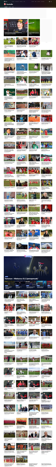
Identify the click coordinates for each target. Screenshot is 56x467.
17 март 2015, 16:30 (19, 326)
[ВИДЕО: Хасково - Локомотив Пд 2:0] (34, 220)
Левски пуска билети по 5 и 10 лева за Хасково (34, 312)
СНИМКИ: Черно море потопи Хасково (8, 337)
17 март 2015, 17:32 (6, 327)
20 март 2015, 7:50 (31, 302)
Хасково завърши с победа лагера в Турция (21, 363)
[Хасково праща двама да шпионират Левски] (22, 383)
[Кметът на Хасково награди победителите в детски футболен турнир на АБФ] (9, 118)
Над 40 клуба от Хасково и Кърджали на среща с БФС (21, 46)
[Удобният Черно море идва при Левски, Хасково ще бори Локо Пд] (22, 233)
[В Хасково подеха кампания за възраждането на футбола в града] (22, 92)
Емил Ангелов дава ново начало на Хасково (33, 97)
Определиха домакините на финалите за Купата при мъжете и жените (34, 111)
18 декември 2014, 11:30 (19, 440)
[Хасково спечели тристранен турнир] (46, 345)
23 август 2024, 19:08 (31, 47)
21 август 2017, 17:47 (19, 112)
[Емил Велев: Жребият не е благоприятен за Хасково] (34, 434)
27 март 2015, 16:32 (31, 240)
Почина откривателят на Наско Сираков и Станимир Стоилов (46, 325)
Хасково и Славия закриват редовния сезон (34, 325)
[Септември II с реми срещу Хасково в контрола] (46, 53)
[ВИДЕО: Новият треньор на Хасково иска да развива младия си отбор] (9, 220)
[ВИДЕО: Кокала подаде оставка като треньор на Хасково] (9, 320)
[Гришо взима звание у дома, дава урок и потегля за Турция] (34, 118)
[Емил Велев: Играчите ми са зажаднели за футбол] (34, 332)
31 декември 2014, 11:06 (7, 441)
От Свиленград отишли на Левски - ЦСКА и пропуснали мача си (34, 33)
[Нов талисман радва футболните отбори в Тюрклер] (22, 371)
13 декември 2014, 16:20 (7, 453)
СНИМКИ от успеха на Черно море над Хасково (21, 200)
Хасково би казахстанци (8, 375)
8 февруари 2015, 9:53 (19, 378)
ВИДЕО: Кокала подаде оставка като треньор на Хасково (9, 325)
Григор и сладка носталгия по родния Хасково (9, 111)
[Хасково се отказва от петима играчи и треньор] (22, 434)
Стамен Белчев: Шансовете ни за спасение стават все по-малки (9, 213)
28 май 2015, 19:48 (19, 165)
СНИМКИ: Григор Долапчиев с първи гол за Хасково (34, 376)
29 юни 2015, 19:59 (6, 152)
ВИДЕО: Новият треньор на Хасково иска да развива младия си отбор (9, 226)
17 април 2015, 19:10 (19, 189)
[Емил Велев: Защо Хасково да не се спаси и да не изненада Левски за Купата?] (34, 408)
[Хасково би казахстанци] (9, 371)
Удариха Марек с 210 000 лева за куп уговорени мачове (33, 137)
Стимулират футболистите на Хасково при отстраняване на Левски (9, 351)
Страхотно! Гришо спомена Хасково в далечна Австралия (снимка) (22, 72)
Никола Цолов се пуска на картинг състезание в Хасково (13, 33)
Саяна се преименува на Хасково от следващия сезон (8, 46)
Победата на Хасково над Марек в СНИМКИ (33, 175)
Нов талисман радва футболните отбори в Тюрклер (21, 376)
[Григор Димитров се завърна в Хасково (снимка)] (22, 53)
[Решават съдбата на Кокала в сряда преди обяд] (46, 307)
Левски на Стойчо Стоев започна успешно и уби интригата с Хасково (21, 338)
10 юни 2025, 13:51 (6, 48)
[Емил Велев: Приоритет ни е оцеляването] (22, 345)
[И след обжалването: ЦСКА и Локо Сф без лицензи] (9, 157)
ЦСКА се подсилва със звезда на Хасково (45, 137)
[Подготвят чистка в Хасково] (9, 307)
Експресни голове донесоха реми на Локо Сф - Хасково (9, 413)
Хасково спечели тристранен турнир (45, 350)
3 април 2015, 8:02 (19, 240)
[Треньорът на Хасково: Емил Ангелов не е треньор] (22, 245)
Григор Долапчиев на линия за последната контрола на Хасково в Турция (34, 364)
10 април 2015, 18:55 (19, 214)
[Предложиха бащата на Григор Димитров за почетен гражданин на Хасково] (9, 92)
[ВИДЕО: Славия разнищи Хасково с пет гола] (22, 320)
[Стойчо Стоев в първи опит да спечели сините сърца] (46, 332)
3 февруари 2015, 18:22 (31, 390)
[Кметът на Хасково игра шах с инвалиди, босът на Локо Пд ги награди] (46, 105)
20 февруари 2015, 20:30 (7, 353)
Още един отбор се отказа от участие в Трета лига (46, 85)
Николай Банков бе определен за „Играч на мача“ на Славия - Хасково (9, 175)
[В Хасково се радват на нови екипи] (9, 421)
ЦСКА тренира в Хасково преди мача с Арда (33, 46)
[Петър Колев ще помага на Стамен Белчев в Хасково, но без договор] (34, 233)
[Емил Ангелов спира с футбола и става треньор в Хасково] (46, 421)
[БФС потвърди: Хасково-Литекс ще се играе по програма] (34, 446)
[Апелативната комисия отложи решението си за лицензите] (22, 157)
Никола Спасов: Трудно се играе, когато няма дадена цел (46, 201)
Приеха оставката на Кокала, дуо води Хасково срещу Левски (21, 313)
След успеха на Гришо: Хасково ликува (21, 111)
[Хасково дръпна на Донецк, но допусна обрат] (46, 383)
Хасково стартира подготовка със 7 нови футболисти (21, 427)
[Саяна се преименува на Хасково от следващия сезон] (9, 41)
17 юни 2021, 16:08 (6, 74)
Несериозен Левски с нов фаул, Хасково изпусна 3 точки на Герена (45, 251)
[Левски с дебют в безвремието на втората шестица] (34, 294)
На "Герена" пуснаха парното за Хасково (32, 350)
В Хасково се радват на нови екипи (8, 426)
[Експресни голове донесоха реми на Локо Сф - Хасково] (9, 408)
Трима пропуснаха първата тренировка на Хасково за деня (46, 364)
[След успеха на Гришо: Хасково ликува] (22, 105)
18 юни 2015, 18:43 (43, 151)
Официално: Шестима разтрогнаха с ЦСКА (33, 150)
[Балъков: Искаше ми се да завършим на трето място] (9, 446)
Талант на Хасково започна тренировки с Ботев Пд (22, 150)
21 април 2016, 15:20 (19, 125)
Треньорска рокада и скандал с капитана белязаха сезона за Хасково (34, 427)
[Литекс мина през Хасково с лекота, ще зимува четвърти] (22, 446)
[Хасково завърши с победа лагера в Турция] (22, 358)
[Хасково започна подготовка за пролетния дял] (9, 79)
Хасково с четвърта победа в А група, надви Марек (33, 188)
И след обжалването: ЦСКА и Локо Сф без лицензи (9, 163)
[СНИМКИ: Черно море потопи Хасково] (9, 332)
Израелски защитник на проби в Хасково (33, 389)
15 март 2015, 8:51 (43, 327)
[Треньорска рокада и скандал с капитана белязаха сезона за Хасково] (34, 421)
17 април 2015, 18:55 (31, 190)
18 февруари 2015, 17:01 (32, 351)
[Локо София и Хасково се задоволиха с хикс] (34, 395)
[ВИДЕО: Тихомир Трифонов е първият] (46, 170)
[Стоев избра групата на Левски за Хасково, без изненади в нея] (46, 294)
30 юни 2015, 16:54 (43, 138)
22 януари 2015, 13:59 (6, 414)
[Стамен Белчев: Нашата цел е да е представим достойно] (22, 220)
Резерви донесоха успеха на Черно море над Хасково (22, 213)
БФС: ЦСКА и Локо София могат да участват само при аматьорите (9, 150)
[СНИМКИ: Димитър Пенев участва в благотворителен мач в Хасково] (22, 131)
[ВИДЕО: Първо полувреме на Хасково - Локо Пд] (9, 233)
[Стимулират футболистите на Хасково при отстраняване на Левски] (9, 345)
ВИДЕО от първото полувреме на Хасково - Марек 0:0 (45, 188)
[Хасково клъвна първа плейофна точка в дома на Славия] (22, 170)
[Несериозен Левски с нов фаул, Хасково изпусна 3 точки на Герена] (46, 245)
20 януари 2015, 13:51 (43, 414)
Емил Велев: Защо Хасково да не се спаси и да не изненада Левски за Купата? (34, 414)
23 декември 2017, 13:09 (7, 112)
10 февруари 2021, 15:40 (19, 74)
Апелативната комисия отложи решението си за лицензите (21, 163)
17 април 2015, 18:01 (43, 190)
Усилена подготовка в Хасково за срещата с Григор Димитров (21, 123)
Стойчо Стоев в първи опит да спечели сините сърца (45, 338)
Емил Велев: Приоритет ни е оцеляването (22, 350)
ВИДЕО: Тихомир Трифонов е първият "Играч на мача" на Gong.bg (46, 175)
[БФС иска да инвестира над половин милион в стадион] (9, 67)
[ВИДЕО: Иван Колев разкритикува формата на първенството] (34, 157)
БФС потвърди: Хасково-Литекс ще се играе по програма (33, 452)
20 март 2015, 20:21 (19, 252)
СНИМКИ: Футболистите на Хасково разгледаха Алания (46, 376)
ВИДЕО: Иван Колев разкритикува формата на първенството (34, 163)
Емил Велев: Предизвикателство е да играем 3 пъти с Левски (46, 401)
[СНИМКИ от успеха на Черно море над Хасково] (22, 195)
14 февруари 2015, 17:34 (44, 351)
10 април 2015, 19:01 (6, 215)
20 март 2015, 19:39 (6, 302)
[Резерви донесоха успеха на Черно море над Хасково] (22, 208)
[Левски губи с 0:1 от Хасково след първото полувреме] (22, 294)
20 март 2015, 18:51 (19, 302)
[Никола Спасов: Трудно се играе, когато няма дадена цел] (46, 195)
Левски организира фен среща (33, 58)
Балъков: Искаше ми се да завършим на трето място (9, 452)
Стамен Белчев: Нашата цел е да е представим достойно (21, 226)
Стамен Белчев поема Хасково (45, 238)
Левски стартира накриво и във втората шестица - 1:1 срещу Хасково (9, 300)
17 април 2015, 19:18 (6, 188)
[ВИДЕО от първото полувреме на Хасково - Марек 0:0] (46, 182)
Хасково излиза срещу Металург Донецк (8, 400)
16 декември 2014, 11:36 (32, 440)
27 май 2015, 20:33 (43, 165)
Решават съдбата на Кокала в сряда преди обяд (46, 312)
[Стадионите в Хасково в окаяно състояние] (46, 118)
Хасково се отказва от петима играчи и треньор (21, 439)
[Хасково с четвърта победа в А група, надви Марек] (34, 182)
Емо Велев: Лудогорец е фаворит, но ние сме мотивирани (33, 464)
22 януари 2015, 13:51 (19, 414)
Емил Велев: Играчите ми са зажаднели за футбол (34, 337)
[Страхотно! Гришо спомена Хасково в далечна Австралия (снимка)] (22, 67)
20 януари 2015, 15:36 (31, 416)
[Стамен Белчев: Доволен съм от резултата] (22, 182)
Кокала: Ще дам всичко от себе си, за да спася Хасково (46, 464)
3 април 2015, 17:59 (6, 239)
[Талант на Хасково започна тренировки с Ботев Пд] (22, 145)
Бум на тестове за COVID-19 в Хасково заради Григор (22, 85)
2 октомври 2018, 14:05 (19, 99)
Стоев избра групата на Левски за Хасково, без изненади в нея (45, 300)
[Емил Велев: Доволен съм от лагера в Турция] (9, 358)
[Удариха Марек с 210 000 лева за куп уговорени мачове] (34, 131)
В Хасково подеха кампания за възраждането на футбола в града (22, 97)
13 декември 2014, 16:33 (44, 441)
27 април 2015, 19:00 (6, 177)
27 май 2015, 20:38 (31, 165)
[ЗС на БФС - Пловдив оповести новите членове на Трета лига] (34, 79)
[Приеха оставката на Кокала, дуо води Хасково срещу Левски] (22, 307)
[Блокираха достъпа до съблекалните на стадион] (46, 67)
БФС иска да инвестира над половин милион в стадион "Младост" (9, 72)
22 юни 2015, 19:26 (31, 151)
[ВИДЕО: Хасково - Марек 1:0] (9, 182)
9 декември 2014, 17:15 (7, 466)
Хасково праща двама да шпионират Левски (21, 389)
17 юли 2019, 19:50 (6, 100)
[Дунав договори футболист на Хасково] (46, 145)
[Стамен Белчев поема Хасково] (46, 233)
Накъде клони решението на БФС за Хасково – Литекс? (46, 452)
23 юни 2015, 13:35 (19, 151)
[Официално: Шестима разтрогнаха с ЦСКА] (34, 145)
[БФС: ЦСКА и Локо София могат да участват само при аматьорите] (9, 145)
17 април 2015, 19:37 (43, 177)
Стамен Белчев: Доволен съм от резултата (21, 188)
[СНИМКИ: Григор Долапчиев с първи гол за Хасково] (34, 371)
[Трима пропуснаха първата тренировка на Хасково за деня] (46, 358)
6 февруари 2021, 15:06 (44, 74)
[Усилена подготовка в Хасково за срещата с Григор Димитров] (22, 118)
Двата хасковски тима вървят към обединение (45, 97)
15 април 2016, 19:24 (31, 125)
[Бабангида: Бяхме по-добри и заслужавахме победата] (34, 245)
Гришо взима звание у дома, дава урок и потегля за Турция (34, 123)
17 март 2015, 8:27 (31, 326)
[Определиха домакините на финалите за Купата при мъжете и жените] (34, 105)
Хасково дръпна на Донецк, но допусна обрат (46, 389)
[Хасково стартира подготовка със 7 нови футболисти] (22, 421)
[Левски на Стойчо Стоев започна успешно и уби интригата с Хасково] (22, 332)
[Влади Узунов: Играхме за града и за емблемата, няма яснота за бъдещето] (46, 157)
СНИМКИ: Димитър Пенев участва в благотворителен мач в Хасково (21, 137)
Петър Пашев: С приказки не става (46, 213)
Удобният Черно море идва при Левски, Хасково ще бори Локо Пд (22, 238)
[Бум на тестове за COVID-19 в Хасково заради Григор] (22, 79)
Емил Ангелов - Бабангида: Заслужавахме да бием (9, 251)
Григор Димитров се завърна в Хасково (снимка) (22, 58)
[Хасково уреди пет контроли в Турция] (46, 408)
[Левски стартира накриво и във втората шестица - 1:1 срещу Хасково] (9, 294)
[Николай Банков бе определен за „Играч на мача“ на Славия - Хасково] (9, 170)
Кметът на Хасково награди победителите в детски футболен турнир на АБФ (9, 124)
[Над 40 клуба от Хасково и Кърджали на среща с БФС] (22, 41)
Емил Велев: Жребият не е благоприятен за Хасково (34, 439)
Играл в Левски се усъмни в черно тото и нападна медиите (9, 137)
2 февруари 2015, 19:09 (44, 390)
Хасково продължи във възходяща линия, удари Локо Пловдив (45, 226)
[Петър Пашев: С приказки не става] (46, 208)
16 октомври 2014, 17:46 (32, 466)
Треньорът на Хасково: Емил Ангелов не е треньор (22, 251)
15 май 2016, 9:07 (6, 126)
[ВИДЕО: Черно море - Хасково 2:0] (34, 195)
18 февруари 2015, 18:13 (19, 351)
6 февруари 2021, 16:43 (31, 73)
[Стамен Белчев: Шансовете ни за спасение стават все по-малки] (9, 208)
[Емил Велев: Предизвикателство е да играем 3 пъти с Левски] (46, 395)
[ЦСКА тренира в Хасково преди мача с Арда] (34, 41)
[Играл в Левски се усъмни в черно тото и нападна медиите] (9, 131)
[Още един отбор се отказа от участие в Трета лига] (46, 79)
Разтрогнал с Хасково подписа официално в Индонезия (8, 439)
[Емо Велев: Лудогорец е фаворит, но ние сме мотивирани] (34, 459)
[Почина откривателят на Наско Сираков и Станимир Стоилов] (46, 320)
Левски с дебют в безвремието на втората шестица (34, 300)
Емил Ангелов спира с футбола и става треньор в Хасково (46, 427)
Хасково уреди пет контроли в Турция (44, 413)
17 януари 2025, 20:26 (19, 47)
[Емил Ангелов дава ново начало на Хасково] (34, 92)
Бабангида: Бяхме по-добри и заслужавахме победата (34, 251)
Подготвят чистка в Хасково (8, 312)
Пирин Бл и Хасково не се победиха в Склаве (21, 400)
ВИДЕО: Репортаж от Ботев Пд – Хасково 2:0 (21, 464)
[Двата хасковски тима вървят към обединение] (46, 92)
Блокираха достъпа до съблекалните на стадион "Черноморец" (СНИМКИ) (46, 72)
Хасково (9, 4)
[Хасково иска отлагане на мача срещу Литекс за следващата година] (9, 459)
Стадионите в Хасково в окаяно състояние (46, 123)
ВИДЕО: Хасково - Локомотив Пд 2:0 (32, 225)
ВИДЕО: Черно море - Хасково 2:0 (33, 200)
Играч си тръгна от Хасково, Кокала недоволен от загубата (46, 439)
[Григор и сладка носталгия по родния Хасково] (9, 105)
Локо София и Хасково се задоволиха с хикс (33, 400)
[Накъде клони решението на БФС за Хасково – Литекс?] (46, 446)
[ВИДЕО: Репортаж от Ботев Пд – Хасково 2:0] (22, 459)
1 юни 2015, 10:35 (6, 164)
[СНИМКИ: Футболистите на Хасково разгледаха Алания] (46, 371)
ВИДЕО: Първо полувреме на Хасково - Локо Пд (9, 238)
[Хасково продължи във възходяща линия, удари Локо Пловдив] (46, 220)
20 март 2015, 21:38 (6, 252)
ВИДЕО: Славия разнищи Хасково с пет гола (21, 325)
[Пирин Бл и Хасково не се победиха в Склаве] (22, 395)
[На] (34, 345)
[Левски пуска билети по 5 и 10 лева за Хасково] (34, 307)
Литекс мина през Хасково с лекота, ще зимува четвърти (21, 452)
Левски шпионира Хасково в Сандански (22, 413)
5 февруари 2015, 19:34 (44, 378)
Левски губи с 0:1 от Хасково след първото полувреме (21, 300)
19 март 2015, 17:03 (43, 302)
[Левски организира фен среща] (34, 53)
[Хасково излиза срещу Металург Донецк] (9, 395)
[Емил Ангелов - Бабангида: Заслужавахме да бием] (9, 245)
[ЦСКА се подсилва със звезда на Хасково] (46, 131)
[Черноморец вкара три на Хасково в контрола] (34, 67)
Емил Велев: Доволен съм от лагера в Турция (8, 363)
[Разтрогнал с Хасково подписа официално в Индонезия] (9, 434)
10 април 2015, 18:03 (31, 215)
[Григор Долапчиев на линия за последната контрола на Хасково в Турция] (34, 358)
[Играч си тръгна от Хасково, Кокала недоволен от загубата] (46, 434)
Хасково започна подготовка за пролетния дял (9, 85)
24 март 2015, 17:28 (43, 239)
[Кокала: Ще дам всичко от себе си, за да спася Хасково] (46, 459)
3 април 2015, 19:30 (43, 214)
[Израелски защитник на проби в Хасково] (34, 383)
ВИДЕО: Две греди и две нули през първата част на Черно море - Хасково (34, 213)
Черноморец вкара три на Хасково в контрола (34, 72)
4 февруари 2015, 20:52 (7, 390)
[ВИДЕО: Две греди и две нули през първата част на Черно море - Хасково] (34, 208)
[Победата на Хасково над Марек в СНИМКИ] (34, 170)
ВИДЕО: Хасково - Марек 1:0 (9, 187)
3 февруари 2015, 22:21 (19, 390)
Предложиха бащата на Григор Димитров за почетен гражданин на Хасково (8, 98)
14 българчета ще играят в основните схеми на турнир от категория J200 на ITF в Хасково (9, 59)
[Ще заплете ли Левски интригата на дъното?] (9, 195)
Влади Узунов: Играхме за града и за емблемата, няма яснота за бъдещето (46, 163)
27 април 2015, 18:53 (19, 177)
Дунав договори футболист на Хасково (45, 150)
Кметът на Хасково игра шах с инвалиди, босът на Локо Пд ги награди (46, 111)
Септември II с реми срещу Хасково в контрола (46, 58)
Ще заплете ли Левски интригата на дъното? (8, 200)
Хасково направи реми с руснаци (8, 389)
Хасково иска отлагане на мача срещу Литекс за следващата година (9, 464)
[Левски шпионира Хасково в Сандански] (22, 408)
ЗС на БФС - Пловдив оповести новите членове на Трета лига (34, 85)
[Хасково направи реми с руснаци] (9, 383)
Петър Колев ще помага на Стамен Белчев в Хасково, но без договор (34, 238)
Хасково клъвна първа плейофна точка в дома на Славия (21, 175)
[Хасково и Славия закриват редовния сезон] (34, 320)
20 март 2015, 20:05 (31, 252)
